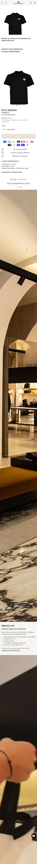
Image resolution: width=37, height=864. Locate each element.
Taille (3, 126)
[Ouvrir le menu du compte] (31, 3)
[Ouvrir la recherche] (6, 3)
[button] (33, 836)
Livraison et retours (11, 172)
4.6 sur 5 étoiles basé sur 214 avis (18, 183)
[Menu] (2, 3)
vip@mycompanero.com (11, 650)
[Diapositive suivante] (34, 55)
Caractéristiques (10, 161)
